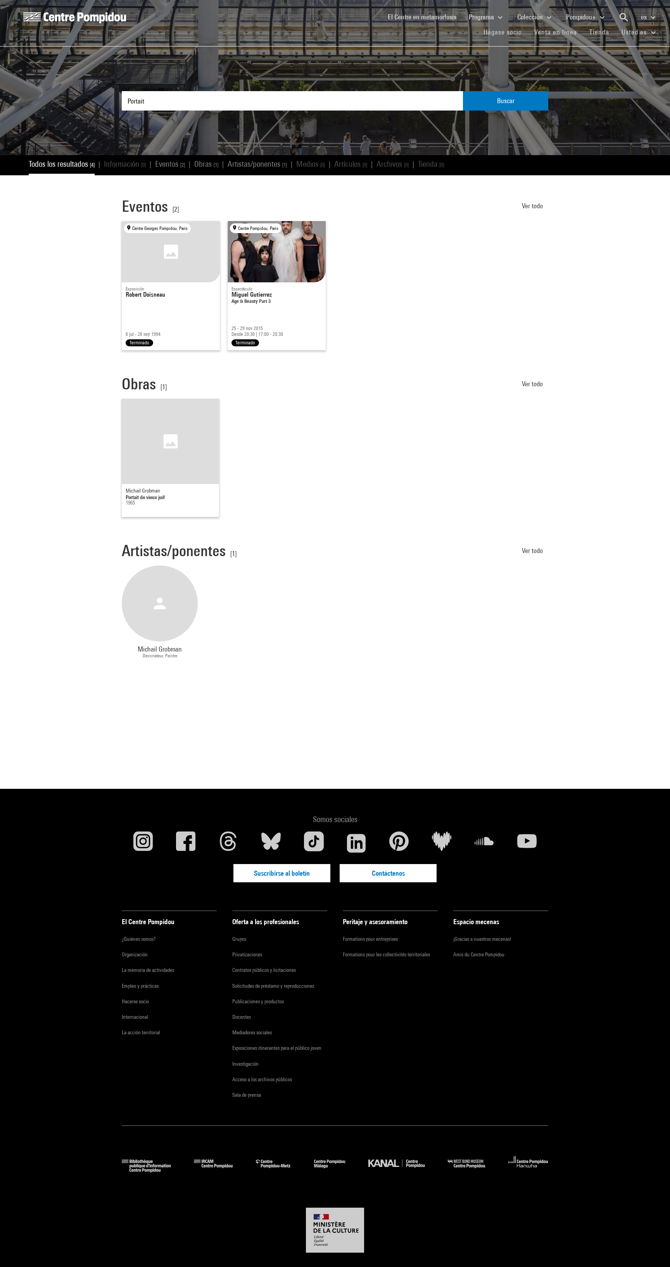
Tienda (602, 32)
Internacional (135, 1017)
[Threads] (228, 843)
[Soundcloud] (484, 843)
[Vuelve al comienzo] (651, 1248)
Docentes (241, 1017)
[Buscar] (624, 17)
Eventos (170, 164)
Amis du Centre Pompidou (478, 954)
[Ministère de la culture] (335, 1230)
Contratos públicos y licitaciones (264, 970)
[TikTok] (313, 843)
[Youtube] (527, 843)
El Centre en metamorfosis (425, 16)
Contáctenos (388, 873)
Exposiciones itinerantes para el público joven (276, 1048)
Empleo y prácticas (140, 986)
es (644, 17)
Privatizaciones (247, 954)
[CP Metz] (279, 1170)
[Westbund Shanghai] (472, 1170)
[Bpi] (152, 1170)
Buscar (506, 101)
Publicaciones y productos (258, 1001)
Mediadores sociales (252, 1032)
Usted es (635, 32)
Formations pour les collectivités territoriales (386, 954)
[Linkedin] (356, 843)
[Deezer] (441, 843)
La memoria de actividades (148, 970)
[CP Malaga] (335, 1170)
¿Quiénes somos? (138, 939)
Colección (530, 17)
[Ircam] (219, 1170)
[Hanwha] (528, 1170)
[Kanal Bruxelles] (402, 1170)
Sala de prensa (246, 1095)
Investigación (245, 1064)
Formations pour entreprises (370, 939)
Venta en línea (555, 32)
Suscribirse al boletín (282, 873)
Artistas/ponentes (257, 164)
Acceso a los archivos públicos (262, 1079)
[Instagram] (143, 843)
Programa (482, 17)
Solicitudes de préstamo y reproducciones (273, 986)
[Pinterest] (399, 843)
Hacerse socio (135, 1001)
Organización (135, 954)
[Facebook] (185, 843)
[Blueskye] (271, 843)
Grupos (239, 939)
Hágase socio (506, 32)
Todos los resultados (62, 164)
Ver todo (533, 206)
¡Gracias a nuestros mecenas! (482, 939)
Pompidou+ (581, 17)
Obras (206, 164)
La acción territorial (141, 1032)
